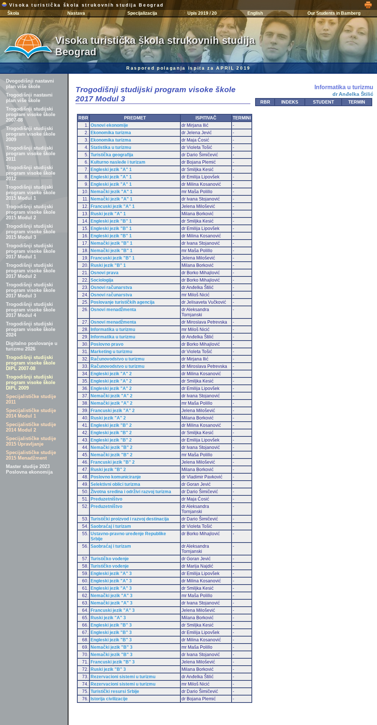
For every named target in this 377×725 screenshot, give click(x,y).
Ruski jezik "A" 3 (108, 617)
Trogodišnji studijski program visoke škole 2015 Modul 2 (30, 212)
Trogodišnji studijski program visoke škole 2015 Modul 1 (30, 192)
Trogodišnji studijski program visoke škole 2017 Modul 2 (30, 270)
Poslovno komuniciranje (116, 477)
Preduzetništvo (106, 499)
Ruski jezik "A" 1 (108, 213)
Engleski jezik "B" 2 (111, 425)
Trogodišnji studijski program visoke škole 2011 (30, 153)
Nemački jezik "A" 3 (112, 595)
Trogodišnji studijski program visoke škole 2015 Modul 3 (30, 231)
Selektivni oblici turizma (115, 484)
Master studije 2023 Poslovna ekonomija (29, 469)
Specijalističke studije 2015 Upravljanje (31, 441)
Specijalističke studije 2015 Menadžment (31, 455)
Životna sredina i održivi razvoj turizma (131, 491)
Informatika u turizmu (113, 329)
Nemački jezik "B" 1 (112, 243)
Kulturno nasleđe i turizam (118, 162)
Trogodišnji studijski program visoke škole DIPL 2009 (30, 382)
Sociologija (102, 280)
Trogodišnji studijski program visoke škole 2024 (30, 329)
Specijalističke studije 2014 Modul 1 (31, 413)
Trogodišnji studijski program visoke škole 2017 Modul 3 (30, 290)
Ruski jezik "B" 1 (108, 265)
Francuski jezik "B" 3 (113, 662)
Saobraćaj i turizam (111, 526)
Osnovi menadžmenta (113, 309)
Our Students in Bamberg (333, 13)
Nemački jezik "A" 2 (112, 395)
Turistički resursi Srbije (115, 691)
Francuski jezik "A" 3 (113, 610)
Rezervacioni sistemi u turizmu (123, 676)
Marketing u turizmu (111, 351)
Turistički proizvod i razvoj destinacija (130, 519)
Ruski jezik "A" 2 (108, 418)
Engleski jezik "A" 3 (111, 573)
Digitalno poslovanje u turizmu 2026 (31, 346)
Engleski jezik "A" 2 (111, 373)
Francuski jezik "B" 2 (113, 462)
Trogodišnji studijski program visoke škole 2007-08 (30, 114)
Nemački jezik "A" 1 (112, 191)
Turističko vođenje (110, 558)
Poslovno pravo (107, 344)
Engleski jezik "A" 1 (111, 169)
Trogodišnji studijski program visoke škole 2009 (30, 134)
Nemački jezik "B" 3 (112, 647)
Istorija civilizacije (109, 698)
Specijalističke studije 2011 (31, 399)
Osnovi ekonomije (109, 125)
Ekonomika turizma (111, 132)
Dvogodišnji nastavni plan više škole (30, 83)
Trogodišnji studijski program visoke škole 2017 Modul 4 (30, 309)
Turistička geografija (112, 154)
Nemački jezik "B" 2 (112, 447)
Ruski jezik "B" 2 (108, 469)
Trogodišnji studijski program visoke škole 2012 (30, 173)
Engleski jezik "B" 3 (111, 625)
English (255, 13)
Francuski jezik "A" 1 (113, 206)
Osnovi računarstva (111, 287)
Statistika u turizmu (111, 147)
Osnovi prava (105, 272)
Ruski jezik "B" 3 (108, 669)
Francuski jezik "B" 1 (113, 258)
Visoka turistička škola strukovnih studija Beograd (85, 5)
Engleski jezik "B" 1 (111, 221)
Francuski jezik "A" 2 (113, 410)
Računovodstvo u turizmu (117, 359)
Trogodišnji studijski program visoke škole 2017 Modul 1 (30, 251)
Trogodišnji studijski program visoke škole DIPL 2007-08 (30, 363)
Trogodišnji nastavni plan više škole (29, 97)
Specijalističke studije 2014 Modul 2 (31, 427)
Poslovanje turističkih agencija (123, 302)
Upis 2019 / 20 (202, 13)
